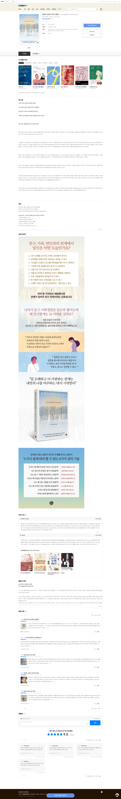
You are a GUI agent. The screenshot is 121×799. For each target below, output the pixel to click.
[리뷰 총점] (45, 18)
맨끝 (30, 615)
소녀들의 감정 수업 (93, 87)
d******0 (29, 639)
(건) (52, 18)
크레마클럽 (22, 5)
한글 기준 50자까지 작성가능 (26, 721)
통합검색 (7, 1)
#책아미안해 (21, 62)
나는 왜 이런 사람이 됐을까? (81, 87)
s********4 (29, 674)
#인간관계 (55, 62)
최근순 (92, 615)
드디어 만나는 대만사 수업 (39, 573)
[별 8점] (27, 718)
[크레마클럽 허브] (101, 9)
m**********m (30, 656)
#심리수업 (39, 62)
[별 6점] (26, 718)
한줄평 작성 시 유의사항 (99, 718)
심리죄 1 (63, 573)
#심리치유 (34, 62)
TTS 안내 (52, 33)
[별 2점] (23, 718)
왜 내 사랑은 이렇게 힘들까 (38, 87)
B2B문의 (37, 794)
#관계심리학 (45, 62)
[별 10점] (29, 718)
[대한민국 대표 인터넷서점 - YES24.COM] (2, 1)
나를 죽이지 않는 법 (51, 87)
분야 (16, 1)
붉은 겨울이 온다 (64, 87)
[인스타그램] (102, 792)
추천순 (96, 615)
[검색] (13, 1)
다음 (28, 615)
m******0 (29, 693)
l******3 (38, 772)
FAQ (45, 794)
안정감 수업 (20, 87)
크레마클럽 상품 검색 (73, 9)
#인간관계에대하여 (28, 62)
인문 (48, 24)
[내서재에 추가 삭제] (29, 83)
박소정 (47, 16)
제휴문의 (41, 794)
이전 (23, 615)
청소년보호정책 (32, 794)
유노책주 (51, 16)
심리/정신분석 (52, 24)
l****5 (28, 621)
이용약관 (20, 794)
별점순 (99, 615)
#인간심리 (50, 62)
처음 (21, 615)
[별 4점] (24, 718)
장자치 (43, 16)
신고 (38, 621)
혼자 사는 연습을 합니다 (25, 573)
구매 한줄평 (89, 740)
